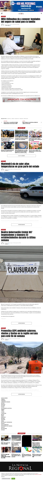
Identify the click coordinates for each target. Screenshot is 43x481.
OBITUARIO (3, 419)
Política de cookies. (38, 474)
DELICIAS (2, 403)
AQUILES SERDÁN (4, 398)
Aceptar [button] (13, 478)
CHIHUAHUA (3, 400)
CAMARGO (3, 399)
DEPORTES (3, 404)
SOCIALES (3, 429)
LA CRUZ (2, 412)
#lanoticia (17, 118)
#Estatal (9, 118)
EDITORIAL (3, 405)
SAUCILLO (3, 427)
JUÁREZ (2, 410)
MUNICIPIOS (3, 417)
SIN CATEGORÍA (4, 428)
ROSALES (3, 423)
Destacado (26, 118)
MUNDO (2, 415)
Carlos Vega (7, 25)
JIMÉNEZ (2, 409)
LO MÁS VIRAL (3, 413)
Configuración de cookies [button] (6, 478)
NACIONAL (3, 418)
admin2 (6, 170)
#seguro (21, 118)
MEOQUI (2, 414)
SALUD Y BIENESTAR (4, 424)
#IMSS (13, 118)
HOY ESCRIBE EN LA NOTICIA (6, 408)
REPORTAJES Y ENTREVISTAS (6, 422)
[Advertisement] (21, 110)
